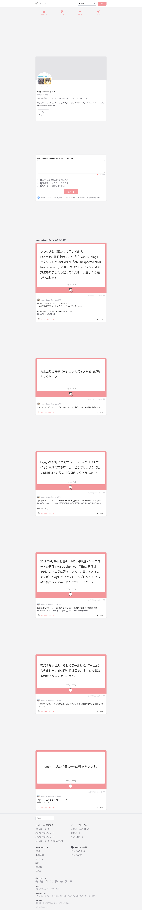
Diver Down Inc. (42, 907)
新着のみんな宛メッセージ (45, 833)
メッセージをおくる (47, 319)
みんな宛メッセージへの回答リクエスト (49, 841)
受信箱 (38, 851)
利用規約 (55, 896)
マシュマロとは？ (42, 889)
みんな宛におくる (77, 837)
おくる (71, 191)
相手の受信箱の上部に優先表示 (54, 180)
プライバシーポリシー (43, 896)
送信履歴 (40, 855)
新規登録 (39, 867)
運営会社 (39, 903)
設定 (37, 863)
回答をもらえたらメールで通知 (54, 183)
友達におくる (75, 833)
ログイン (102, 3)
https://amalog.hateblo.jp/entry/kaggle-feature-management (62, 610)
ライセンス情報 (90, 896)
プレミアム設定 (76, 855)
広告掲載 (66, 903)
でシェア (102, 319)
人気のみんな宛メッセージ (45, 837)
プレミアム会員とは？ (79, 851)
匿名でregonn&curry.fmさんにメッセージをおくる (55, 158)
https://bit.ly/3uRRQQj (46, 314)
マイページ (39, 859)
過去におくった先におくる (80, 829)
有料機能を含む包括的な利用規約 (71, 896)
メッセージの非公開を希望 (53, 186)
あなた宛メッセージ (42, 829)
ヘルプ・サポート (55, 889)
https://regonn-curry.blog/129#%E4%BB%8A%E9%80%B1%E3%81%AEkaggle (69, 503)
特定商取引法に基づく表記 (52, 903)
